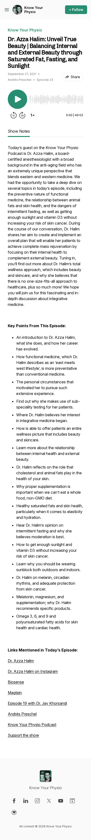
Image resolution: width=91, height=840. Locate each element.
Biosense (16, 682)
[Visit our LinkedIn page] (25, 800)
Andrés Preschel (22, 713)
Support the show (23, 735)
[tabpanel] (45, 444)
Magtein (15, 692)
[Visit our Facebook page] (14, 800)
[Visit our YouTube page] (60, 800)
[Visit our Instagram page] (37, 800)
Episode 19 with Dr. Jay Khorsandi (37, 703)
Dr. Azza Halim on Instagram (33, 671)
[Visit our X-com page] (49, 800)
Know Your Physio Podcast (32, 724)
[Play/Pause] (17, 99)
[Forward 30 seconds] (22, 115)
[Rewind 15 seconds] (13, 115)
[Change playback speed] (32, 115)
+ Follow (76, 10)
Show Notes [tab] (19, 131)
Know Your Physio (33, 10)
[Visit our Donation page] (14, 812)
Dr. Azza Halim (21, 660)
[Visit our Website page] (72, 800)
